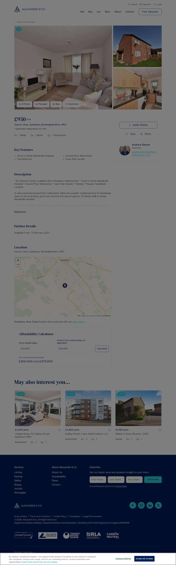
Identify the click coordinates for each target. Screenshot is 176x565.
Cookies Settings (123, 559)
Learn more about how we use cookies (39, 562)
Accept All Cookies (144, 559)
